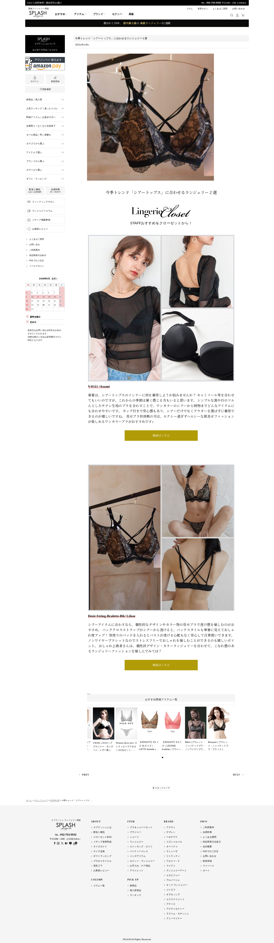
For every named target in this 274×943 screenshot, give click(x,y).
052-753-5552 (213, 2)
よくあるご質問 (220, 8)
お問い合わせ (238, 8)
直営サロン (203, 8)
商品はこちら (161, 435)
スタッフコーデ (162, 788)
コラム (189, 8)
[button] (232, 15)
